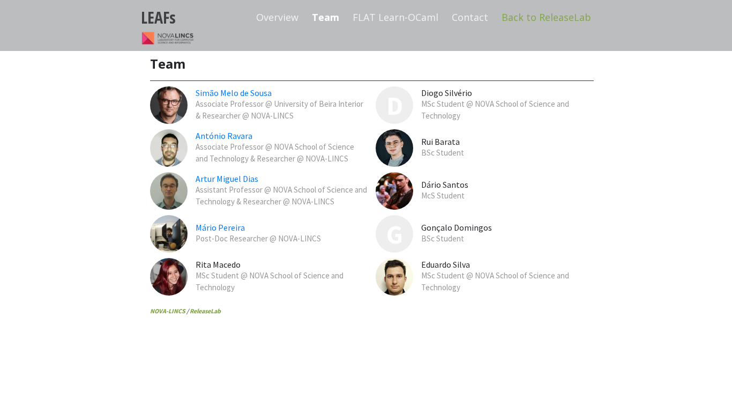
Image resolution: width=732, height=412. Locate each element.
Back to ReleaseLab (546, 17)
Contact (470, 17)
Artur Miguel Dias (227, 178)
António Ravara (224, 135)
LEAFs (158, 17)
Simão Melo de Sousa (234, 92)
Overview (277, 17)
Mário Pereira (220, 227)
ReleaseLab (205, 311)
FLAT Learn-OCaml (395, 17)
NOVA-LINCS (167, 311)
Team (325, 17)
